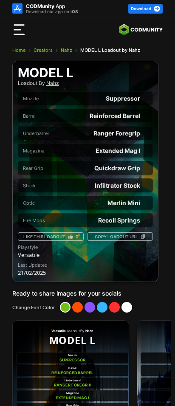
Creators (43, 50)
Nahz (66, 50)
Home (18, 50)
